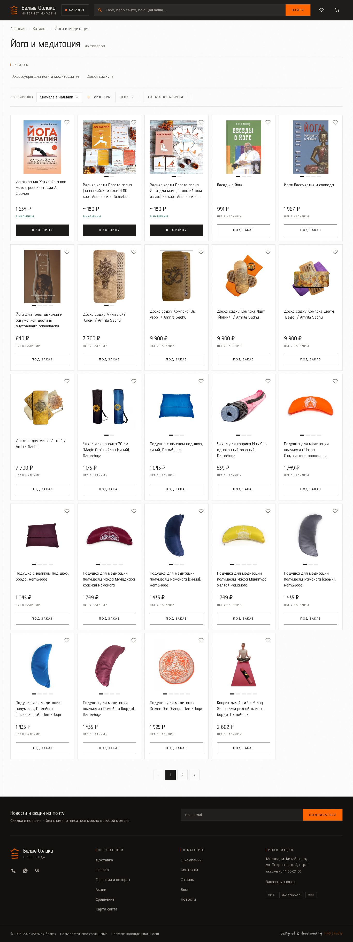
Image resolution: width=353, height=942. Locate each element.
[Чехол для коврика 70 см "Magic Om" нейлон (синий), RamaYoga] (109, 406)
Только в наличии (165, 97)
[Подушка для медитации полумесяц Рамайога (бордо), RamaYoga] (109, 665)
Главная (17, 28)
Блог (185, 889)
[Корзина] (337, 10)
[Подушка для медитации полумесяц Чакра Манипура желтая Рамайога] (243, 535)
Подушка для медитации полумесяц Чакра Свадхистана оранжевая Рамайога (306, 449)
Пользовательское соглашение (83, 934)
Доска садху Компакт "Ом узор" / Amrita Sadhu (173, 314)
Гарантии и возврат (113, 879)
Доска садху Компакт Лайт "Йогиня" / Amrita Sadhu (241, 314)
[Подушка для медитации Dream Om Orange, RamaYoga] (176, 665)
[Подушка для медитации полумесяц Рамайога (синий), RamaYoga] (176, 535)
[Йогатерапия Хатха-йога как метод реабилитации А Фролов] (42, 147)
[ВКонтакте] (37, 870)
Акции (101, 889)
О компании (191, 860)
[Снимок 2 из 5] (104, 564)
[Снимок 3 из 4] (313, 176)
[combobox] (196, 10)
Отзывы (188, 879)
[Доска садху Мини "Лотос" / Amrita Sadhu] (42, 406)
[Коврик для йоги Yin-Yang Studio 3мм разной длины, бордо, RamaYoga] (243, 665)
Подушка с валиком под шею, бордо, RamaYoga (42, 576)
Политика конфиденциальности (135, 934)
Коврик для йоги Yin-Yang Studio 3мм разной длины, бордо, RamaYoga (240, 708)
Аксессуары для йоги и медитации (45, 76)
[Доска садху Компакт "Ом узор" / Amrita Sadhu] (176, 276)
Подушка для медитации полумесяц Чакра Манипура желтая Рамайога (241, 579)
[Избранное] (321, 10)
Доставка (104, 860)
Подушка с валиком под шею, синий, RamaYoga (176, 446)
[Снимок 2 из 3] (244, 176)
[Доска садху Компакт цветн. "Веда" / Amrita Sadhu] (310, 276)
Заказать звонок (280, 881)
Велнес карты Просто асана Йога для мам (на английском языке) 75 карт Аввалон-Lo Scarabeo (176, 190)
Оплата (102, 869)
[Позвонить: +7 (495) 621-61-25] (13, 870)
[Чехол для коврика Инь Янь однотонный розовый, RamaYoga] (243, 406)
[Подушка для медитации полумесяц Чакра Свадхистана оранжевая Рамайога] (310, 406)
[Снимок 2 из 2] (112, 176)
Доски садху (100, 76)
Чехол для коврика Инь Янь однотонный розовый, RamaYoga (242, 449)
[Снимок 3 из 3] (249, 176)
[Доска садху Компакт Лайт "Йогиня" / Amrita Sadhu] (243, 276)
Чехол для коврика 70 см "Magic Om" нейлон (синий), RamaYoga (106, 449)
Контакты (189, 869)
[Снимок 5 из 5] (121, 564)
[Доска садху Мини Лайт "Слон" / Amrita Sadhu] (109, 276)
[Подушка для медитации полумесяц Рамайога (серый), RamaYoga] (310, 535)
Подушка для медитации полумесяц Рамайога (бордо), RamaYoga (109, 708)
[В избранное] (67, 122)
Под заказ (243, 230)
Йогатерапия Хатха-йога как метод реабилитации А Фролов (41, 187)
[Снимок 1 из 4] (302, 176)
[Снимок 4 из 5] (115, 564)
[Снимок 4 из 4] (319, 176)
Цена (124, 97)
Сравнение (105, 899)
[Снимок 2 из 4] (308, 176)
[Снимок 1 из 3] (238, 176)
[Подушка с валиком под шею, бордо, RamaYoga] (42, 535)
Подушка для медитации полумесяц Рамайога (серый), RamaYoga (310, 579)
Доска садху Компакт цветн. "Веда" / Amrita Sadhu (309, 314)
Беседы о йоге (229, 184)
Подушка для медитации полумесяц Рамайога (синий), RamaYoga (175, 579)
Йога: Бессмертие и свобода (309, 184)
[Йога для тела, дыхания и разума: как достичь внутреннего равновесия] (42, 276)
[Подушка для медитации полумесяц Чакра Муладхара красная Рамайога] (109, 535)
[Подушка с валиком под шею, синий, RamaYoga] (176, 406)
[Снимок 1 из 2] (106, 176)
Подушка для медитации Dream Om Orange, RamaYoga (176, 705)
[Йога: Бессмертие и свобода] (310, 147)
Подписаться (322, 815)
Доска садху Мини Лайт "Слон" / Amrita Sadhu (104, 317)
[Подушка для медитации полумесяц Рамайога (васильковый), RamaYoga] (42, 665)
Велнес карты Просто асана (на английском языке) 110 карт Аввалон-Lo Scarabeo (107, 190)
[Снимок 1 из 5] (98, 564)
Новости (188, 899)
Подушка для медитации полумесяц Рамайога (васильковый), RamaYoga (38, 708)
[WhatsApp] (25, 870)
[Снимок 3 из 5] (109, 564)
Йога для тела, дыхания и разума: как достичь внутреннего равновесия (39, 320)
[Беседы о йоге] (243, 147)
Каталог (77, 10)
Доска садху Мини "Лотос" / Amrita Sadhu (41, 443)
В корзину (42, 230)
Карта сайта (106, 909)
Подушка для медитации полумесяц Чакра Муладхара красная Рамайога (109, 579)
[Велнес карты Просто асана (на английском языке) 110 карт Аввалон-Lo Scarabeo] (109, 147)
